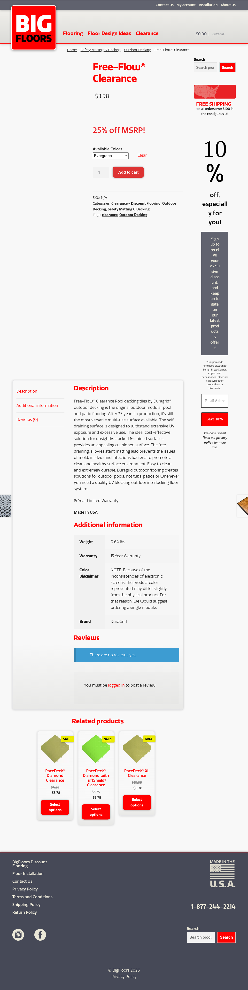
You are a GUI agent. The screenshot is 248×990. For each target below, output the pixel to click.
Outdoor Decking (137, 50)
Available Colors (107, 149)
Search (199, 59)
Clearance (147, 33)
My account (186, 5)
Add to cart (128, 172)
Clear (142, 155)
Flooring (73, 33)
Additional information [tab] (37, 405)
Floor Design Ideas (109, 33)
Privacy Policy (25, 889)
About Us (228, 5)
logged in (116, 685)
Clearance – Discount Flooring (136, 203)
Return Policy (24, 912)
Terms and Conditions (32, 897)
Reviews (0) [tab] (27, 419)
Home (72, 50)
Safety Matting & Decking (101, 50)
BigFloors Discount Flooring (29, 864)
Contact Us (165, 5)
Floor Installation (28, 873)
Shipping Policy (26, 904)
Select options (55, 807)
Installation (208, 5)
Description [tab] (26, 391)
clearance (110, 215)
